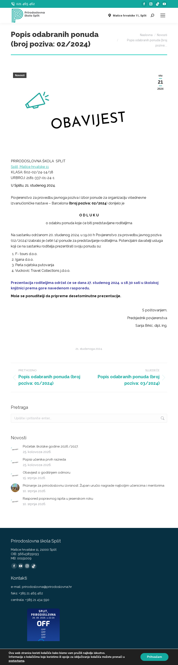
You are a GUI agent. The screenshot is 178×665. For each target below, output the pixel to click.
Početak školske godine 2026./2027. (50, 446)
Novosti (20, 75)
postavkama (16, 661)
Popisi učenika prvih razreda (44, 459)
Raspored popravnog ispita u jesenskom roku (58, 499)
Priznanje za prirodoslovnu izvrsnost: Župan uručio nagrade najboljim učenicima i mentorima (93, 486)
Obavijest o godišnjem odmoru (46, 472)
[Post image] (15, 448)
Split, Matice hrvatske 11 (30, 167)
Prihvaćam (154, 657)
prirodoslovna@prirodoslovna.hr (47, 587)
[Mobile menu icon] (162, 15)
